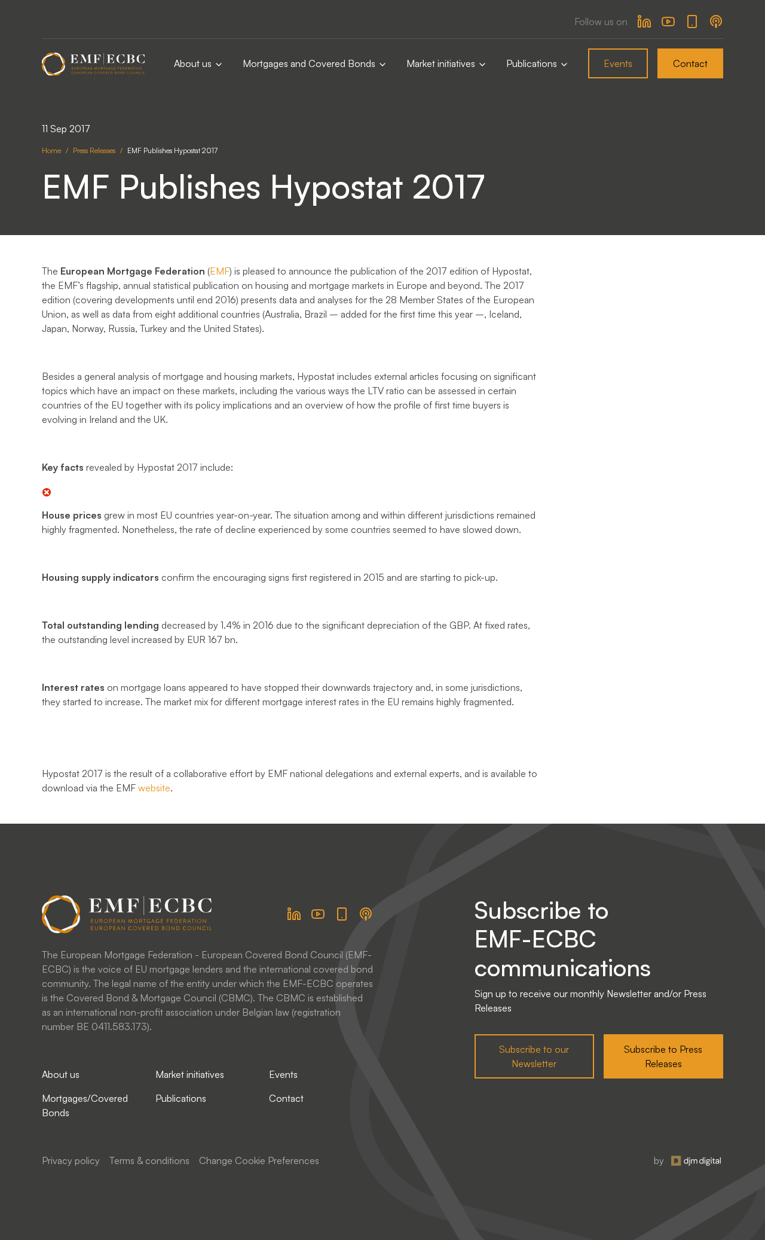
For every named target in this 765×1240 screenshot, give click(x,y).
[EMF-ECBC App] (692, 21)
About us (194, 63)
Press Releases (94, 150)
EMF (220, 271)
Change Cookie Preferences (259, 1160)
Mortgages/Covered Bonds (85, 1105)
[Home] (93, 63)
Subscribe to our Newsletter (534, 1056)
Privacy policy (71, 1160)
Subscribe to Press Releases (663, 1056)
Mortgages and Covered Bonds (310, 63)
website (154, 788)
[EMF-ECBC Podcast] (716, 21)
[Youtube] (668, 21)
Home (51, 150)
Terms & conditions (149, 1160)
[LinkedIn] (644, 21)
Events (618, 63)
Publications (532, 63)
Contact (690, 63)
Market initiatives (442, 63)
